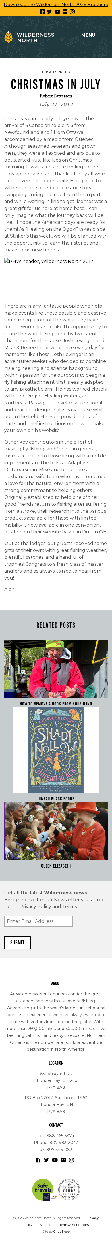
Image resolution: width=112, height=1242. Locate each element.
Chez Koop (61, 1232)
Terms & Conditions (74, 1225)
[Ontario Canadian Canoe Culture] (69, 1189)
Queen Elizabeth (56, 866)
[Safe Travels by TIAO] (44, 1189)
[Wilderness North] (29, 37)
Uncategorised (56, 72)
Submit (17, 943)
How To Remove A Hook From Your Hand (56, 704)
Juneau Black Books (56, 799)
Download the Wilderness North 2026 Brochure (56, 4)
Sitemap (46, 1225)
